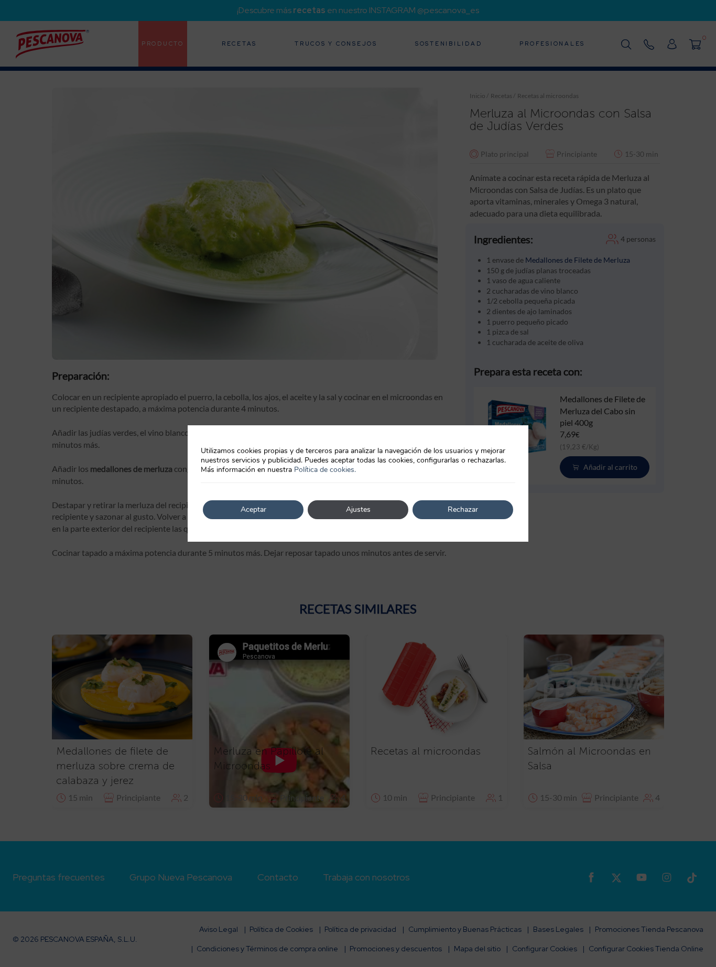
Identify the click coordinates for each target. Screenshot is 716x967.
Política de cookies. (325, 470)
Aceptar (253, 509)
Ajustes (358, 509)
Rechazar (463, 509)
